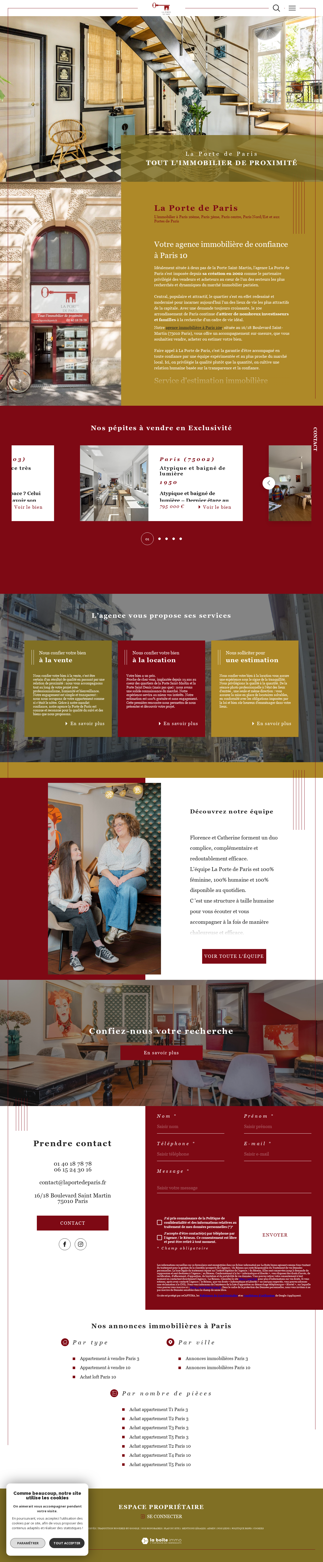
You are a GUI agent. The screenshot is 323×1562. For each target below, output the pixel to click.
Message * (173, 1171)
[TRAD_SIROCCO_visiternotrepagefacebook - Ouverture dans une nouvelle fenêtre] (65, 1244)
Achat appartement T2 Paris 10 (160, 1446)
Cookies (258, 1528)
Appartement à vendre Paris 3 (109, 1358)
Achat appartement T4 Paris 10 (160, 1455)
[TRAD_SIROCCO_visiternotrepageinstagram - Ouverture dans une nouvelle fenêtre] (81, 1244)
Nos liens (223, 1528)
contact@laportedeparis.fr (72, 1182)
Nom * (167, 1116)
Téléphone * (176, 1143)
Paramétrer (28, 1543)
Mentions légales (193, 1528)
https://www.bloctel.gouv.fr (205, 1287)
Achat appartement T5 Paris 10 (160, 1464)
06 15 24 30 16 (73, 1169)
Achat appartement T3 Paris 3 (159, 1427)
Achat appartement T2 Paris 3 (159, 1418)
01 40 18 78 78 (73, 1163)
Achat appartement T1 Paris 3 (158, 1409)
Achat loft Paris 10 (98, 1376)
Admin (211, 1528)
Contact (315, 439)
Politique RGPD (241, 1528)
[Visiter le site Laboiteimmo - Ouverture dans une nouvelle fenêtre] (161, 1547)
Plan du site (172, 1528)
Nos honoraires (151, 1528)
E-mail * (258, 1143)
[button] (80, 483)
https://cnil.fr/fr (248, 1278)
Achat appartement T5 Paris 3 (159, 1437)
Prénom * (259, 1116)
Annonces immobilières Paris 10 (218, 1367)
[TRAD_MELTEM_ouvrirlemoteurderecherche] (276, 8)
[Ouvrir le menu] (292, 8)
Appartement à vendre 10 (105, 1367)
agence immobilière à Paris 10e (194, 327)
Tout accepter (66, 1543)
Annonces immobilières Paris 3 (217, 1358)
